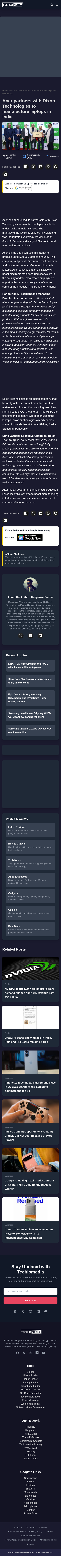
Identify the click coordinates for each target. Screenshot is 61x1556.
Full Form (30, 1455)
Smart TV (31, 1488)
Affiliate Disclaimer (48, 1540)
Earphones (30, 1496)
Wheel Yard (30, 1448)
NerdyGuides (30, 1434)
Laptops (30, 1485)
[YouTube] (45, 1311)
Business (54, 156)
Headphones (30, 1503)
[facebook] (17, 1352)
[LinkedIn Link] (40, 636)
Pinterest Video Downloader (30, 1407)
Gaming (30, 1499)
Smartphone (30, 1478)
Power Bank (30, 1513)
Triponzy (30, 1426)
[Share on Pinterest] (55, 167)
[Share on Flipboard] (5, 174)
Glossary (30, 1451)
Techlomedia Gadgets (30, 1441)
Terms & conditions (17, 1531)
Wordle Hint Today (30, 1403)
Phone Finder (30, 1375)
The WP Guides (30, 1437)
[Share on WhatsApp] (48, 167)
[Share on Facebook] (26, 167)
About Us (18, 1527)
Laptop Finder (30, 1382)
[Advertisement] (30, 47)
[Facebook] (15, 1311)
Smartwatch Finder (30, 1389)
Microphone (30, 1506)
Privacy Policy (35, 1531)
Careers (49, 1531)
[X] (22, 1311)
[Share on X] (33, 167)
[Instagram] (30, 1311)
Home (5, 90)
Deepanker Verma (11, 156)
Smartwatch (30, 1492)
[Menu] (57, 4)
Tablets (30, 1481)
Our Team (30, 1527)
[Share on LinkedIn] (41, 167)
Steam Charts (30, 1458)
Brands (30, 1372)
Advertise (43, 1527)
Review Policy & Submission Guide (20, 1540)
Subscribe (30, 1300)
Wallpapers (30, 1430)
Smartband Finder (30, 1386)
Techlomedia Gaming (30, 1444)
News (13, 90)
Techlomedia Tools (30, 1396)
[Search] (51, 4)
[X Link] (21, 636)
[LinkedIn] (38, 1311)
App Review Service (30, 1535)
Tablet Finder (30, 1379)
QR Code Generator (30, 1393)
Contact (30, 1544)
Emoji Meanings (30, 1400)
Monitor (30, 1510)
